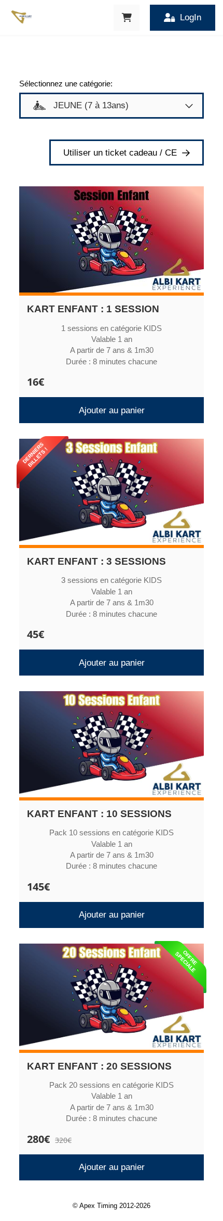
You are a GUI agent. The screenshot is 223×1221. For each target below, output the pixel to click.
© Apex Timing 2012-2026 (111, 1206)
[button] (127, 18)
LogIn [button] (190, 17)
